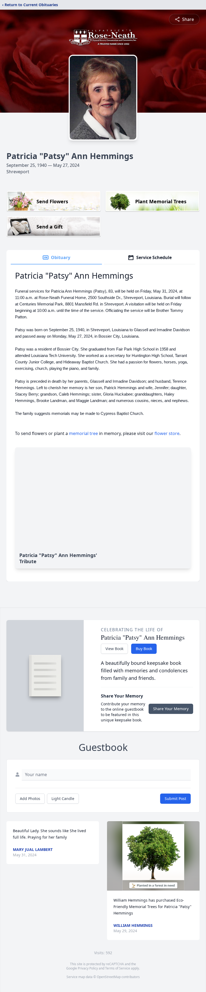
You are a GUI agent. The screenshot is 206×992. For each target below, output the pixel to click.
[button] (153, 856)
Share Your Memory (171, 708)
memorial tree (83, 433)
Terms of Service (117, 968)
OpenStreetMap (109, 977)
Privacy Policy (88, 968)
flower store (166, 433)
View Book (114, 648)
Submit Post (175, 798)
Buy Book (144, 648)
